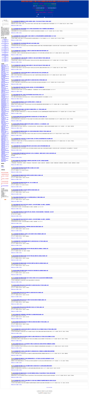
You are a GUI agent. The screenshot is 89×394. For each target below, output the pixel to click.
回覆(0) (17, 25)
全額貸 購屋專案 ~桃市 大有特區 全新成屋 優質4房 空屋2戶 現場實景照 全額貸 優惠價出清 (37, 28)
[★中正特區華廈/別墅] (16, 50)
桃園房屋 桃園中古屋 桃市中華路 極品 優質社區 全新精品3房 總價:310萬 (33, 255)
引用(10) (20, 113)
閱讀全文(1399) (13, 164)
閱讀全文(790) (13, 157)
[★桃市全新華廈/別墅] (16, 160)
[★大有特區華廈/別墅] (16, 21)
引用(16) (20, 69)
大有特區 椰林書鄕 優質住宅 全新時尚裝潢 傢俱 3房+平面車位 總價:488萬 (34, 241)
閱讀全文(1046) (13, 201)
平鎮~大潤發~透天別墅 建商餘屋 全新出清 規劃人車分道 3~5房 (32, 94)
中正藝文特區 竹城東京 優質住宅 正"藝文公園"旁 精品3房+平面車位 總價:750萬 (35, 65)
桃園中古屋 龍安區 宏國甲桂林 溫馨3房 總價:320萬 (29, 189)
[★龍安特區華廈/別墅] (16, 175)
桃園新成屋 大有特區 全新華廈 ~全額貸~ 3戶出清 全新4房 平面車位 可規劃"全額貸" (35, 21)
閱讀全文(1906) (13, 98)
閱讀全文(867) (13, 355)
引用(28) (20, 384)
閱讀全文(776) (13, 362)
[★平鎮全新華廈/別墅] (16, 87)
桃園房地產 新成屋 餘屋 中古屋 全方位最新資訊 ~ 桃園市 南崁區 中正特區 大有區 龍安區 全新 (38, 153)
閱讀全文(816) (13, 267)
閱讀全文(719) (13, 76)
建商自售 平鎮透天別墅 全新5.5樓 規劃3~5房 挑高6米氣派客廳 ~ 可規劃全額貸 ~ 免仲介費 (36, 211)
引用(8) (20, 120)
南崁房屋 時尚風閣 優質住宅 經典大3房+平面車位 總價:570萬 (32, 307)
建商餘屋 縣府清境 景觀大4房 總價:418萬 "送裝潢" (29, 167)
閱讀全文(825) (13, 274)
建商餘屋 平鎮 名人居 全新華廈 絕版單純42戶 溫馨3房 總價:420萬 (32, 197)
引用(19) (20, 245)
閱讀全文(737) (13, 135)
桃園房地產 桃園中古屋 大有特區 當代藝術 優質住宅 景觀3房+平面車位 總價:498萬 (35, 131)
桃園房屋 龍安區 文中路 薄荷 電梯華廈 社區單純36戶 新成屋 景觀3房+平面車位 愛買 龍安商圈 (37, 373)
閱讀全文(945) (13, 318)
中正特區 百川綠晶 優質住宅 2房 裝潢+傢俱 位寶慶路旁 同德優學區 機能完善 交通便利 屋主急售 (38, 380)
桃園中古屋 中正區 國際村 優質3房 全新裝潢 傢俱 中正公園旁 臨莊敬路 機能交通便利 (36, 365)
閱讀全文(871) (13, 120)
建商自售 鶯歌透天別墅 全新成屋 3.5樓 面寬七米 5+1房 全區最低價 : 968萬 (35, 123)
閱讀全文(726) (13, 245)
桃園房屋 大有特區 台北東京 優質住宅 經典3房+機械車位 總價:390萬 (33, 233)
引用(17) (20, 179)
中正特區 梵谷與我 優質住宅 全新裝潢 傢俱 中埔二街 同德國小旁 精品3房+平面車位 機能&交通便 (38, 329)
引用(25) (20, 333)
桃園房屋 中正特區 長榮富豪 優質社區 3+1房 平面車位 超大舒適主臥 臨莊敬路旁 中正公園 (37, 358)
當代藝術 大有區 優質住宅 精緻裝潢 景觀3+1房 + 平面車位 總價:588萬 (33, 109)
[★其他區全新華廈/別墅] (16, 116)
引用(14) (20, 25)
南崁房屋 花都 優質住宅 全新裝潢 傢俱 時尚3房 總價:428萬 (32, 292)
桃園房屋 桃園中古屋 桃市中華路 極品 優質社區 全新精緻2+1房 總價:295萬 (34, 248)
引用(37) (20, 362)
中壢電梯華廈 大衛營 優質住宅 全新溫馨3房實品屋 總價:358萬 (31, 314)
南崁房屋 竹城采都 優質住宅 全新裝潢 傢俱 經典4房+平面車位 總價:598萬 (34, 285)
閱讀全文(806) (13, 289)
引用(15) (20, 135)
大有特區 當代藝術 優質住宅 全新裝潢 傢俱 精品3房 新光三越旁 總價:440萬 (34, 72)
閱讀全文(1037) (13, 91)
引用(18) (20, 318)
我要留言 (2, 166)
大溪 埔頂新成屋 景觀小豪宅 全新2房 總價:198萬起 (29, 43)
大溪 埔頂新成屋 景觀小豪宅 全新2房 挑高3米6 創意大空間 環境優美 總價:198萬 (35, 145)
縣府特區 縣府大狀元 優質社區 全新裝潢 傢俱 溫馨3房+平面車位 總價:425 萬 (34, 321)
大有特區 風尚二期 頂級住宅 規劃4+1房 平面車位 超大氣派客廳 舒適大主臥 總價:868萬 (36, 138)
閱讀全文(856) (13, 377)
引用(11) (20, 32)
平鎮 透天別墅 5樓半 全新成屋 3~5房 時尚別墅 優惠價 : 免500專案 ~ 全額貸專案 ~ (35, 204)
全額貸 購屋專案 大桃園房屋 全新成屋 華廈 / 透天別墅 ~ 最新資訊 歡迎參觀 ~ (34, 160)
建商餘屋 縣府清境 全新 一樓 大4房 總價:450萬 (29, 182)
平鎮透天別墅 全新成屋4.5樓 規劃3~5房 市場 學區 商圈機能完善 (32, 87)
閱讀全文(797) (13, 230)
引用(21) (21, 201)
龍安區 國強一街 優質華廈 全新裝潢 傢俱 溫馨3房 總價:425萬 (31, 226)
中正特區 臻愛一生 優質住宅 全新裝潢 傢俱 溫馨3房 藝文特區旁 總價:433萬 (34, 50)
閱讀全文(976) (13, 47)
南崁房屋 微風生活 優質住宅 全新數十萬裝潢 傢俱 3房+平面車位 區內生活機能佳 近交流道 (38, 336)
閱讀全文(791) (13, 54)
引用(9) (20, 289)
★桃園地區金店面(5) (5, 54)
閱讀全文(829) (13, 333)
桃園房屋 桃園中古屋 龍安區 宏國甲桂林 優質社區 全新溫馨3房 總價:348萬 (34, 263)
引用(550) (21, 98)
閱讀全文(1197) (13, 142)
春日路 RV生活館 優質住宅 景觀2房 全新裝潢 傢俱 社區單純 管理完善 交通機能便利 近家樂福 (37, 343)
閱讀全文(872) (13, 252)
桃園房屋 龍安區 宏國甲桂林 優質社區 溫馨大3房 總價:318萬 (31, 175)
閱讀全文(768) (13, 69)
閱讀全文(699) (13, 384)
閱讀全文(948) (13, 25)
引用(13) (20, 54)
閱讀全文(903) (13, 208)
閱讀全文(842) (13, 32)
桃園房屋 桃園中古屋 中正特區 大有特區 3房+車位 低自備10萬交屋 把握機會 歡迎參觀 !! (36, 277)
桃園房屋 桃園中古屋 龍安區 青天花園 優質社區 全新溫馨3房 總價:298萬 (34, 270)
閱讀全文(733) (13, 113)
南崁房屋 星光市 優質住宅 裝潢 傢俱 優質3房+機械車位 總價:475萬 (33, 299)
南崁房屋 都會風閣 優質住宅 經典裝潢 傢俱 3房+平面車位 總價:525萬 (34, 116)
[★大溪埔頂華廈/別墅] (16, 43)
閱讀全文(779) (13, 296)
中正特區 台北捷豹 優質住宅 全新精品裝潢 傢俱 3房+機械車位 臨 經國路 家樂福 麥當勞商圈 (37, 351)
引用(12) (20, 186)
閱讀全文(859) (13, 223)
